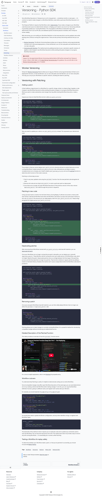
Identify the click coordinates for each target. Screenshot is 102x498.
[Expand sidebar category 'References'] (18, 108)
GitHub (39, 477)
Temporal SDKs (56, 449)
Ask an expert (9, 488)
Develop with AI (71, 474)
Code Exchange (41, 2)
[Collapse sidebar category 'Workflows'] (18, 31)
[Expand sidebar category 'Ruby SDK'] (18, 75)
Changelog (40, 483)
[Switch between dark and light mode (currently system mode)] (93, 2)
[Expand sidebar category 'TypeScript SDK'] (18, 80)
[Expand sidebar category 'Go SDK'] (18, 16)
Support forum (10, 485)
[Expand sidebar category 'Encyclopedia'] (18, 115)
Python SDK (48, 449)
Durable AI (32, 2)
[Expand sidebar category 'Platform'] (18, 68)
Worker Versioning (29, 42)
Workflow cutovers (89, 20)
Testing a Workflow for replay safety (91, 22)
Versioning (35, 449)
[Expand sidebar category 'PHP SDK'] (18, 23)
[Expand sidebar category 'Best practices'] (18, 70)
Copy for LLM (27, 14)
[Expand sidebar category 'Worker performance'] (18, 85)
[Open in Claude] (45, 14)
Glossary (8, 474)
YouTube (8, 483)
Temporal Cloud (52, 2)
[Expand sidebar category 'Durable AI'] (18, 105)
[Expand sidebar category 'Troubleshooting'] (18, 110)
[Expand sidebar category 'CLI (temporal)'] (18, 100)
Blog (7, 481)
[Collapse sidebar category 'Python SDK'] (18, 26)
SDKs (26, 2)
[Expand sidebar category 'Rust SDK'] (18, 78)
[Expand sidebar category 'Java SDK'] (18, 18)
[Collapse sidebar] (10, 467)
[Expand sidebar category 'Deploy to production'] (18, 98)
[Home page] (23, 6)
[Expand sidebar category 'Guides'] (18, 120)
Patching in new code (89, 12)
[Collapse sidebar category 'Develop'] (18, 13)
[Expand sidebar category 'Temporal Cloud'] (18, 95)
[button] (10, 118)
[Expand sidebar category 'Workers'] (18, 60)
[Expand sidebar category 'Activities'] (18, 58)
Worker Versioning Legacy (30, 62)
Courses (20, 2)
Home (14, 2)
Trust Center (40, 479)
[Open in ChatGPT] (42, 14)
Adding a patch (88, 10)
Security (39, 481)
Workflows (28, 449)
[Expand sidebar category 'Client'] (18, 63)
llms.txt (69, 477)
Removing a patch (89, 15)
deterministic (54, 25)
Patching (48, 374)
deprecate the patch (27, 251)
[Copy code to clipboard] (79, 101)
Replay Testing (32, 444)
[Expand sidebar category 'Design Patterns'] (18, 103)
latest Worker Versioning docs (49, 60)
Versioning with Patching (30, 48)
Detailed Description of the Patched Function (92, 18)
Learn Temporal (10, 477)
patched (72, 171)
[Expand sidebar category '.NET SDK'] (18, 21)
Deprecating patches (89, 13)
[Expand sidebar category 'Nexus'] (18, 65)
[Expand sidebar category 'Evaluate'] (18, 11)
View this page (43, 454)
